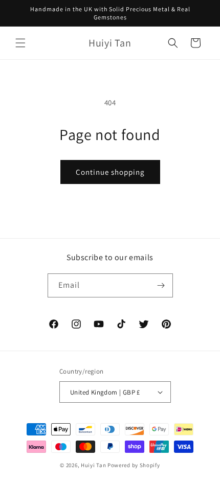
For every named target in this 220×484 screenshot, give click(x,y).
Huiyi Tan (93, 465)
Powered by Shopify (133, 465)
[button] (20, 43)
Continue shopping (110, 172)
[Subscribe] (161, 285)
